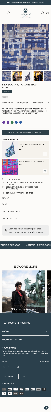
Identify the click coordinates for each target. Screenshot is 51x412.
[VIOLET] (3, 122)
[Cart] (47, 13)
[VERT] (12, 122)
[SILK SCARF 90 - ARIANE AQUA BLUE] (9, 149)
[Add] (45, 154)
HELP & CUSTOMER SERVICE (16, 323)
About (5, 331)
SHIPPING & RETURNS (11, 211)
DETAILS (5, 198)
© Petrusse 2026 (8, 383)
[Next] (48, 2)
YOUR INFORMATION (12, 340)
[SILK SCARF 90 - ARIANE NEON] (9, 167)
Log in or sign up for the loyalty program (26, 232)
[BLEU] (16, 122)
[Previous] (3, 2)
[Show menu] (3, 13)
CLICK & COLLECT (9, 218)
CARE (4, 204)
